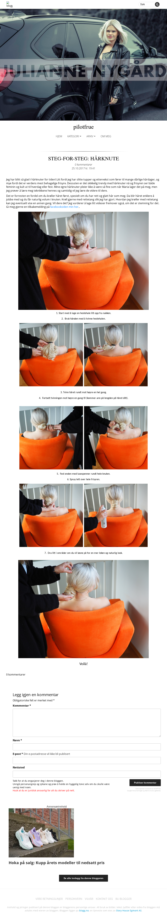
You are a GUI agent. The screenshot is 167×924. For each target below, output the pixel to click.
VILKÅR (89, 899)
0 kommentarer (83, 164)
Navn (17, 740)
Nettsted (19, 767)
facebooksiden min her (64, 207)
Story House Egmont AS (129, 910)
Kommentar (22, 705)
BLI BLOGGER (123, 899)
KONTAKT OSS (104, 899)
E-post (41, 754)
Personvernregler (137, 790)
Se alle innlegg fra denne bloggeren (83, 878)
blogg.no (84, 910)
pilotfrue (83, 126)
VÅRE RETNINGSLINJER (49, 899)
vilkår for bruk (149, 790)
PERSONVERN (73, 899)
